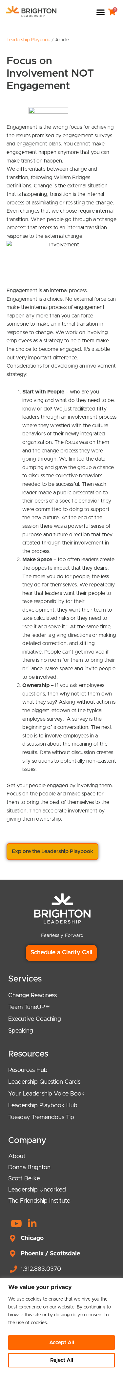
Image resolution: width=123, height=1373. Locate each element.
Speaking (20, 1031)
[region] (61, 1325)
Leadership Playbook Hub (42, 1106)
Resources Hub (28, 1070)
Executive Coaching (34, 1019)
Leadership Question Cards (44, 1082)
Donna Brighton (29, 1168)
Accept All (61, 1342)
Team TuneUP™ (29, 1007)
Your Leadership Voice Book (46, 1094)
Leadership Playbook (28, 40)
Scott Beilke (24, 1179)
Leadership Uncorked (37, 1190)
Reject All (61, 1360)
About (17, 1156)
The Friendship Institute (39, 1201)
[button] (100, 12)
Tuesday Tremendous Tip (41, 1117)
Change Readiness (32, 996)
